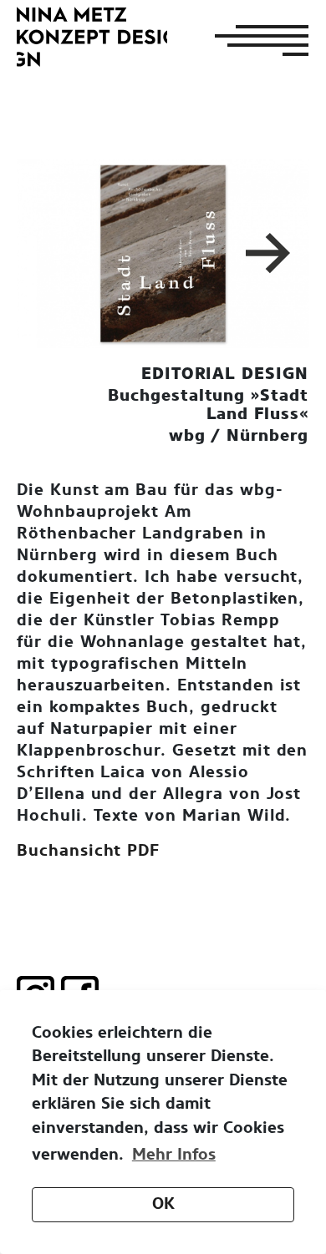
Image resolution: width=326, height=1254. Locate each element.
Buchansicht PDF (88, 851)
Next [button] (271, 253)
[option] (163, 253)
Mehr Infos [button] (174, 1155)
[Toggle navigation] (256, 40)
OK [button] (163, 1204)
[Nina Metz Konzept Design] (92, 37)
